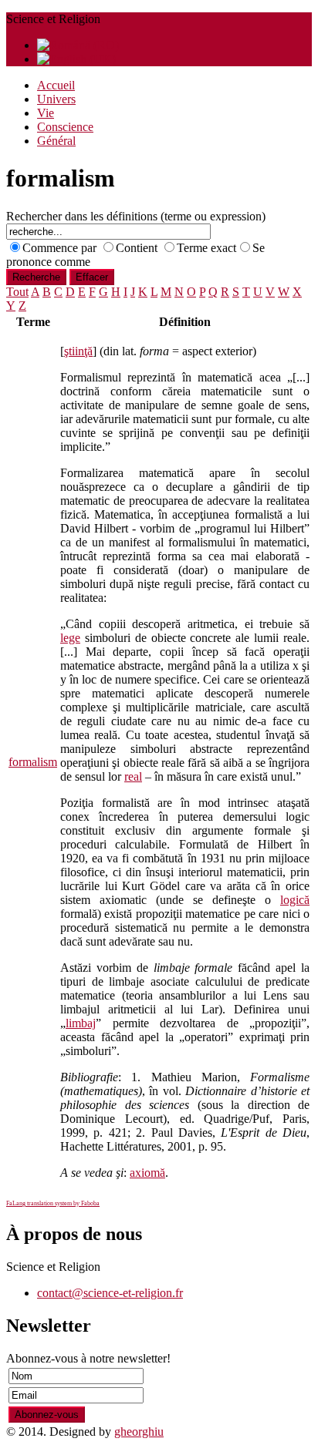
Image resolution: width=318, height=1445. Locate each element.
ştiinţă (78, 351)
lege (70, 637)
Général (56, 140)
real (133, 776)
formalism (32, 761)
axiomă (147, 1172)
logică (295, 899)
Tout (17, 291)
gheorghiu (139, 1431)
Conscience (65, 126)
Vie (45, 112)
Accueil (56, 85)
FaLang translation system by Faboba (53, 1203)
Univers (56, 99)
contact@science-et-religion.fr (110, 1292)
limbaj (81, 1023)
